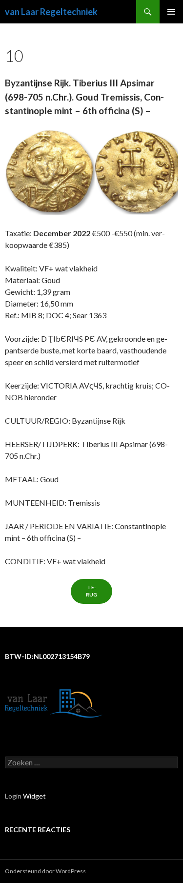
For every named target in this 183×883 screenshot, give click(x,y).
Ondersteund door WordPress (45, 871)
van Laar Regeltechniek (51, 11)
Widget (34, 796)
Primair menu (171, 11)
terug (91, 590)
